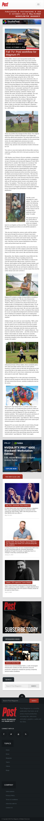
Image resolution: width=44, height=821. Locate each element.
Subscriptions (10, 791)
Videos (8, 766)
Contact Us (9, 807)
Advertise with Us (11, 803)
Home (8, 750)
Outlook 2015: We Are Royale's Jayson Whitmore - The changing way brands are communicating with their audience (21, 543)
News (7, 754)
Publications (11, 12)
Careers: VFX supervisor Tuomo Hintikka (18, 582)
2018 (39, 12)
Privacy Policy (10, 795)
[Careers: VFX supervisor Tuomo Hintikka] (22, 570)
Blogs (7, 770)
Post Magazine (27, 12)
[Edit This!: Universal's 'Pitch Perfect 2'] (22, 493)
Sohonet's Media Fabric (13, 663)
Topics (8, 762)
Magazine (9, 758)
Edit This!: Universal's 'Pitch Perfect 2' (18, 505)
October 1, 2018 (19, 14)
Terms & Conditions (12, 799)
